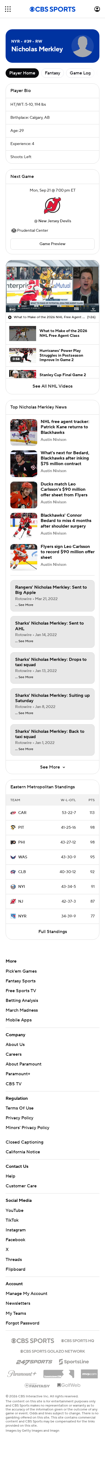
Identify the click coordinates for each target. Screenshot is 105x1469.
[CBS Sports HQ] (77, 1340)
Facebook (15, 1240)
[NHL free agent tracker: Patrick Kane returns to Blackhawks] (23, 432)
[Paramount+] (22, 1372)
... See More (24, 605)
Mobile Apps (19, 1020)
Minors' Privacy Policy (27, 1127)
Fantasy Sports (21, 981)
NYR (22, 916)
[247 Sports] (34, 1361)
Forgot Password (22, 1323)
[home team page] (53, 206)
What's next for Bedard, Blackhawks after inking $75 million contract (65, 458)
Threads (14, 1259)
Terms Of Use (20, 1108)
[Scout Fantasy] (37, 1385)
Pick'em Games (21, 971)
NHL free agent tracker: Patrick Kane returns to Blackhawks (65, 427)
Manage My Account (26, 1293)
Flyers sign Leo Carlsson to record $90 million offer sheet (68, 552)
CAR (22, 812)
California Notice (23, 1152)
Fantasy (52, 73)
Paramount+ (18, 1074)
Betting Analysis (22, 1000)
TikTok (12, 1220)
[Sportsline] (74, 1361)
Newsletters (18, 1303)
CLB (22, 871)
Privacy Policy (19, 1118)
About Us (15, 1044)
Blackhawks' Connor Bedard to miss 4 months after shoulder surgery (66, 521)
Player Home (22, 73)
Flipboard (15, 1269)
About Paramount (23, 1064)
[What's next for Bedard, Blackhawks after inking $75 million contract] (23, 463)
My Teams (16, 1313)
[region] (52, 286)
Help (10, 1176)
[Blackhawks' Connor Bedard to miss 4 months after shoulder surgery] (23, 526)
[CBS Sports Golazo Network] (52, 1351)
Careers (14, 1054)
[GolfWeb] (69, 1385)
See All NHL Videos (52, 386)
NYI (21, 886)
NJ (20, 901)
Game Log (80, 73)
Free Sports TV (21, 991)
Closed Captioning (24, 1142)
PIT (21, 827)
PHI (21, 842)
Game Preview (52, 244)
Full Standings (52, 931)
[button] (8, 9)
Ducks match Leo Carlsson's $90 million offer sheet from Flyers (64, 489)
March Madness (22, 1010)
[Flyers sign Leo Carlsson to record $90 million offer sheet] (23, 557)
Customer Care (21, 1186)
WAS (22, 857)
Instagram (16, 1230)
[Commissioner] (58, 1372)
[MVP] (89, 1371)
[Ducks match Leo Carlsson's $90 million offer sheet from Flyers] (23, 495)
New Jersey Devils (54, 221)
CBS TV (14, 1084)
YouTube (15, 1210)
